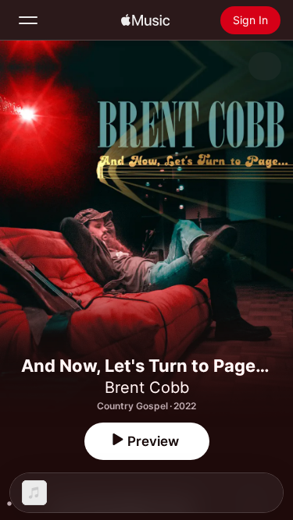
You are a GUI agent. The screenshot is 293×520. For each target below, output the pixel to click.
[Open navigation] (28, 20)
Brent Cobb (147, 387)
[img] (145, 20)
